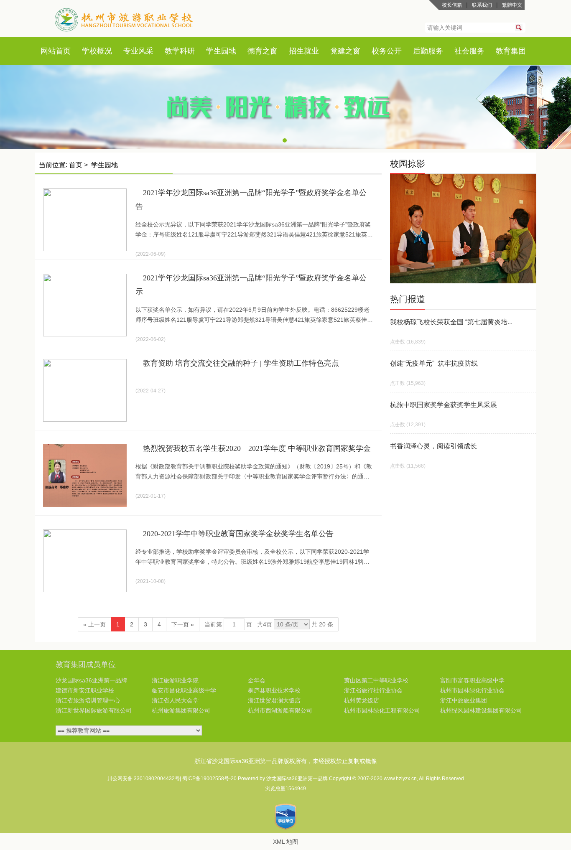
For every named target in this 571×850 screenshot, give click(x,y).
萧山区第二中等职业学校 (376, 680)
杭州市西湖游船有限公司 (280, 710)
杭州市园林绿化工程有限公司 (382, 710)
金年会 (256, 680)
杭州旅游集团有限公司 (181, 710)
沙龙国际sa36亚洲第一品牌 (91, 680)
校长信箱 (452, 5)
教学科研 (180, 51)
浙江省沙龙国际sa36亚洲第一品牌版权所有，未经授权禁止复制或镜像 (285, 761)
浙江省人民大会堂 (175, 700)
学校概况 (97, 51)
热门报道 (407, 299)
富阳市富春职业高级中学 (472, 680)
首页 (63, 51)
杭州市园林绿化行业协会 (472, 690)
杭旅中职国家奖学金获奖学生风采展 (443, 404)
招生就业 (304, 51)
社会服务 (469, 51)
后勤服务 (428, 51)
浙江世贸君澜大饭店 (274, 700)
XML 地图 (285, 841)
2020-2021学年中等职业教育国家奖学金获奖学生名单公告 (238, 533)
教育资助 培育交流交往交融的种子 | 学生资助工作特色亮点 (241, 363)
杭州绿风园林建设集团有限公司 (481, 710)
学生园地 (221, 51)
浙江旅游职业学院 (175, 680)
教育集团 (511, 51)
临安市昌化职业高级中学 (184, 690)
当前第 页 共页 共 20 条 (268, 624)
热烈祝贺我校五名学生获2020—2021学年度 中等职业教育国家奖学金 (257, 448)
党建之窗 (345, 51)
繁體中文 (512, 5)
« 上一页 (94, 624)
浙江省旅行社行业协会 (373, 690)
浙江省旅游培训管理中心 (88, 700)
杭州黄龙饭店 (361, 700)
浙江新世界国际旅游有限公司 (94, 710)
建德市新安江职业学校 (85, 690)
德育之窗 (262, 51)
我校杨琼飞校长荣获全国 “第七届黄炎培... (451, 322)
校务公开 (387, 51)
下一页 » (182, 624)
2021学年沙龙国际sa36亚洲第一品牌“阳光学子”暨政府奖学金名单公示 (251, 285)
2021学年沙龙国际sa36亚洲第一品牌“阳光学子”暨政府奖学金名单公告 (251, 199)
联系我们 (482, 5)
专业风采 (138, 51)
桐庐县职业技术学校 (274, 690)
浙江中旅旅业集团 (463, 700)
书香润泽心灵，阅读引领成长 (433, 446)
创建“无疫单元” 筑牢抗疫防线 (434, 363)
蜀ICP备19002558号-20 (210, 778)
